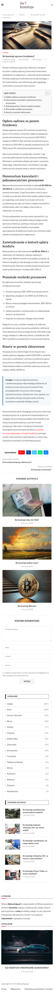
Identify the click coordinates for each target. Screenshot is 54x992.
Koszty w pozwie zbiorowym (18, 112)
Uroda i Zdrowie (28, 715)
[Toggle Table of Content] (46, 93)
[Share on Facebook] (28, 452)
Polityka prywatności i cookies (39, 989)
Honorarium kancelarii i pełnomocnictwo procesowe (24, 101)
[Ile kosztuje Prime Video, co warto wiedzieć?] (12, 875)
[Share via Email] (46, 452)
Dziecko (28, 785)
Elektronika (28, 739)
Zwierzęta (28, 744)
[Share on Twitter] (34, 452)
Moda (28, 768)
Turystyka (28, 756)
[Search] (52, 5)
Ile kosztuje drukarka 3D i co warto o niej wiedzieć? (35, 857)
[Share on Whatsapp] (40, 452)
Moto (28, 721)
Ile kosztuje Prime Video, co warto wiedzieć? (35, 872)
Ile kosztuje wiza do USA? (27, 520)
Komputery (28, 750)
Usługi (28, 704)
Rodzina (28, 779)
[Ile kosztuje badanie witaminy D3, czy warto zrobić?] (12, 829)
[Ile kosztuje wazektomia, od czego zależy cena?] (12, 844)
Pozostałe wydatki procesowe (19, 109)
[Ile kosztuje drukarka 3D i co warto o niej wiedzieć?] (12, 860)
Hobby (28, 727)
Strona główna (8, 15)
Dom (28, 709)
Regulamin (15, 989)
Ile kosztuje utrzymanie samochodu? (27, 968)
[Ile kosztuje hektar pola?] (27, 543)
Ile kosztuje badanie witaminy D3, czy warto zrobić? (33, 827)
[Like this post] (22, 452)
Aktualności (28, 791)
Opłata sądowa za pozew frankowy (21, 97)
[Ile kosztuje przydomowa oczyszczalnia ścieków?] (12, 814)
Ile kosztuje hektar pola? (27, 563)
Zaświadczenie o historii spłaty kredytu (23, 106)
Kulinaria (28, 774)
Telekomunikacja (28, 762)
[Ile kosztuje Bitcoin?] (27, 586)
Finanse (22, 15)
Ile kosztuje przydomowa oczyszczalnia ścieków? (34, 811)
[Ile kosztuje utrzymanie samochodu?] (27, 947)
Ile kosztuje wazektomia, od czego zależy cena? (35, 842)
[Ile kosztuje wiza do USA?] (27, 500)
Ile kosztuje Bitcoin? (27, 606)
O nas (3, 989)
